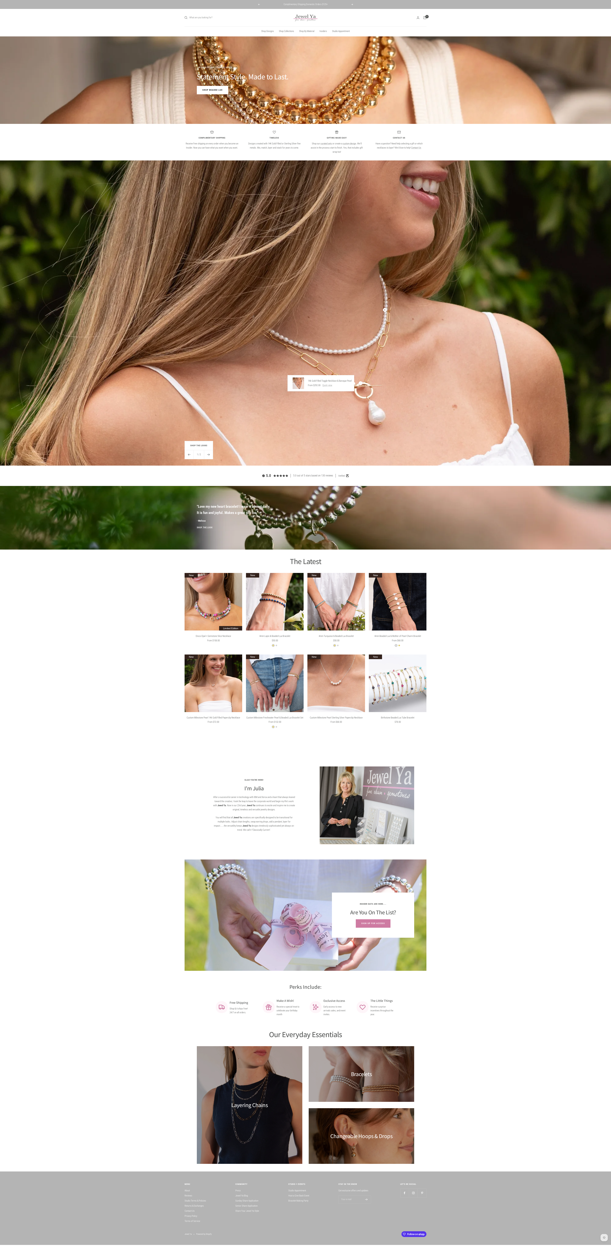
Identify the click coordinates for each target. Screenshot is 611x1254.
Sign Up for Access (373, 923)
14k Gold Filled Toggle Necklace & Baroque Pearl (330, 380)
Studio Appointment (341, 31)
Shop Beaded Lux (212, 90)
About (187, 1190)
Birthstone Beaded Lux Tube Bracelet (397, 717)
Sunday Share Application (246, 1200)
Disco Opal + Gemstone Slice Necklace (213, 636)
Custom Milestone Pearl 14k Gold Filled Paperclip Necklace (213, 717)
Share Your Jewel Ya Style (247, 1210)
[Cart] (424, 17)
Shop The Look (205, 527)
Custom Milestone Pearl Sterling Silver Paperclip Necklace (336, 717)
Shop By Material (306, 31)
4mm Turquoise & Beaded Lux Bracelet (336, 636)
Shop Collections (286, 31)
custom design (349, 143)
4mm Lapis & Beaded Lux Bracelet (274, 636)
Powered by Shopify (204, 1234)
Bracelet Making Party (298, 1200)
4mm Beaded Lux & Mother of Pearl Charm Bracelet (397, 636)
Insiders (323, 31)
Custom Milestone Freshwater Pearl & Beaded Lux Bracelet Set (274, 717)
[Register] (366, 1199)
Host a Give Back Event (298, 1195)
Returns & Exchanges (194, 1205)
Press (238, 1190)
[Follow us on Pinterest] (422, 1193)
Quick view (327, 385)
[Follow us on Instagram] (413, 1193)
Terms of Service (192, 1221)
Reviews (188, 1195)
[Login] (418, 17)
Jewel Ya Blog (241, 1195)
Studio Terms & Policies (195, 1200)
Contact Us (416, 147)
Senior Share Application (246, 1205)
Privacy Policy (191, 1216)
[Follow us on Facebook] (404, 1193)
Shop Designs (267, 31)
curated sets (326, 143)
